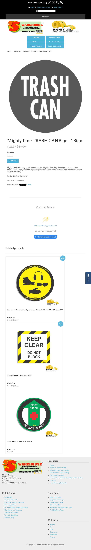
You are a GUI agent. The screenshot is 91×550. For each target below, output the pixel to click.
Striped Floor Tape (56, 502)
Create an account (43, 7)
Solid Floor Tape (55, 497)
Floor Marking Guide (57, 475)
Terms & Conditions (11, 515)
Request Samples (54, 37)
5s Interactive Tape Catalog (59, 473)
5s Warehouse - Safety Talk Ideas (16, 507)
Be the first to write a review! (45, 237)
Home (52, 465)
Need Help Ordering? (54, 46)
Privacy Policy (9, 517)
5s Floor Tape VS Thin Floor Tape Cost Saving (66, 478)
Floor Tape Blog (10, 505)
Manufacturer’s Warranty (13, 510)
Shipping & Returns (11, 512)
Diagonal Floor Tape (57, 500)
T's (51, 527)
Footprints (53, 534)
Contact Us (8, 497)
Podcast (53, 480)
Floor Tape (36, 37)
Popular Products (36, 46)
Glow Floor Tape (55, 505)
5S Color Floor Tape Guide (59, 470)
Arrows (52, 537)
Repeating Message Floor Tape (61, 507)
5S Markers (36, 42)
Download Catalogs (55, 42)
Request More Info (11, 500)
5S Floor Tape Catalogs (58, 467)
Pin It (29, 185)
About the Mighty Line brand (14, 502)
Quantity (10, 152)
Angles (52, 524)
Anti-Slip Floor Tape (57, 510)
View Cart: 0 (58, 7)
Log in (32, 7)
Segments (53, 532)
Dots (51, 529)
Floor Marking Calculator (58, 483)
